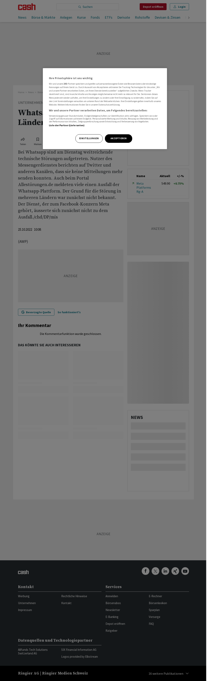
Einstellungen (89, 138)
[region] (105, 108)
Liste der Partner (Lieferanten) (67, 125)
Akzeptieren (119, 138)
